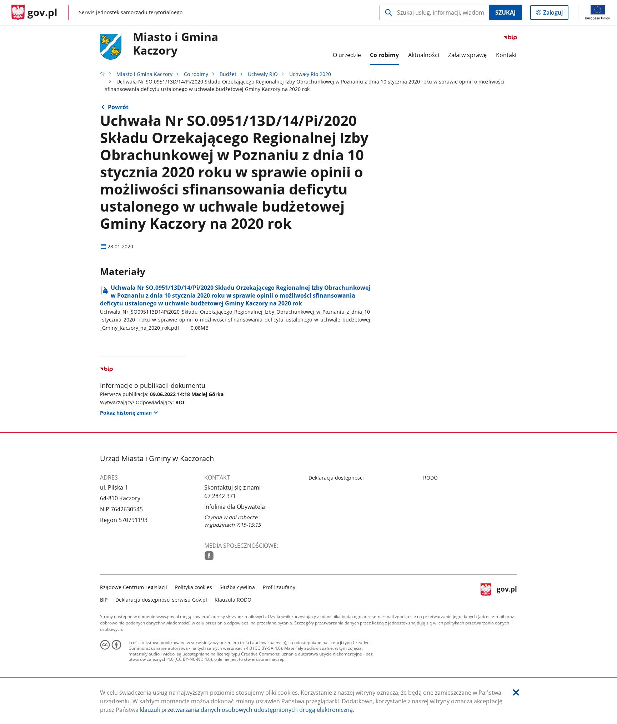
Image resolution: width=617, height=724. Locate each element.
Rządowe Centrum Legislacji (133, 587)
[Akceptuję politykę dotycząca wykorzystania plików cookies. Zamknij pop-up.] (516, 692)
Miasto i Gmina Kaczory (175, 44)
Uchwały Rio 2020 (310, 74)
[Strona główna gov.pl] (102, 74)
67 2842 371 (220, 496)
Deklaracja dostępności (336, 477)
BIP (103, 599)
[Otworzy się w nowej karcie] (209, 556)
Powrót (118, 107)
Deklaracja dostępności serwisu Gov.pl (161, 599)
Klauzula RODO (233, 599)
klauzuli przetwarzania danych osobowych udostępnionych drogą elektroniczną (246, 710)
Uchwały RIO (263, 74)
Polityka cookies (193, 587)
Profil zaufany (279, 587)
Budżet (228, 74)
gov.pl (506, 592)
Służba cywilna (237, 587)
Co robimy (196, 74)
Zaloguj (555, 14)
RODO (430, 477)
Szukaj (505, 12)
